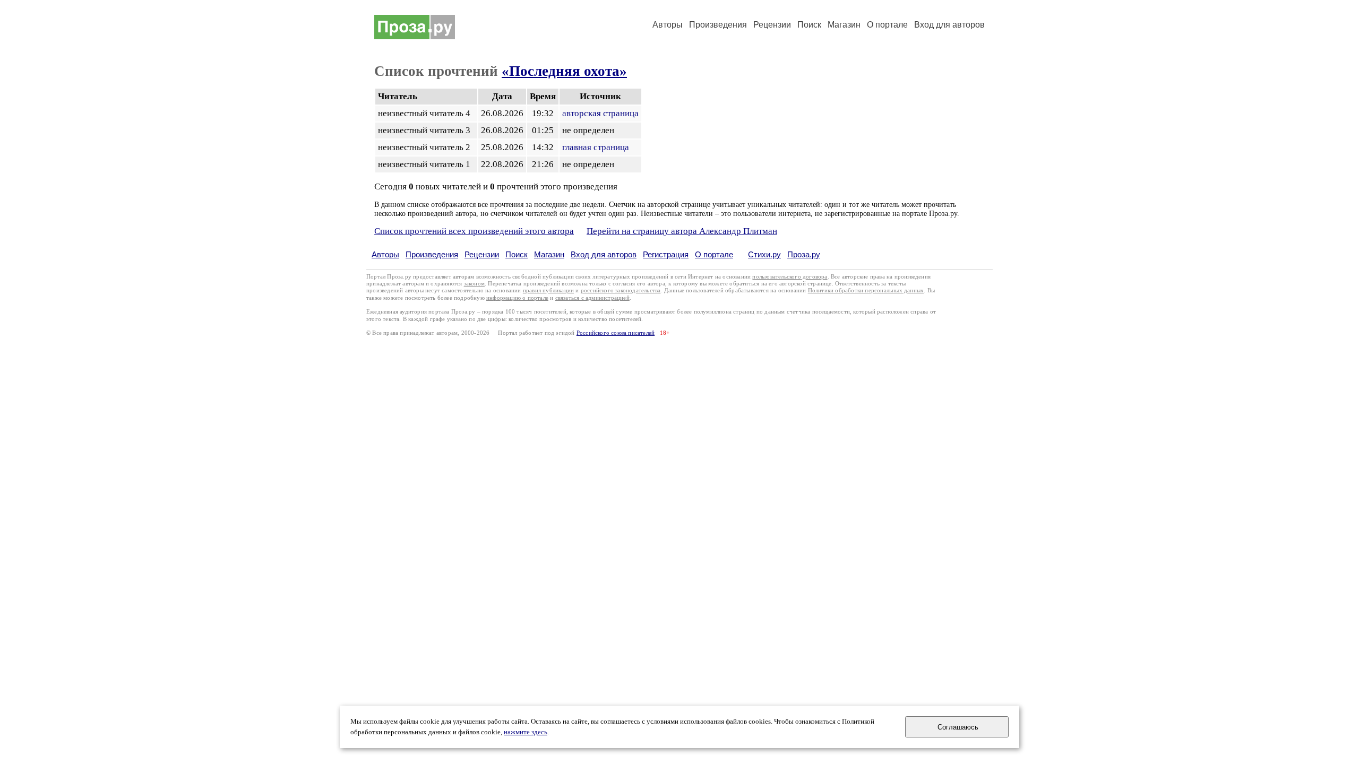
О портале (714, 254)
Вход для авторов (949, 24)
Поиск (809, 24)
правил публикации (548, 290)
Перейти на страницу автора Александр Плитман (682, 231)
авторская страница (600, 113)
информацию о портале (517, 298)
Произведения (718, 24)
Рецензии (772, 24)
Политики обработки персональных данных (866, 290)
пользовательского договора (789, 277)
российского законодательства (621, 290)
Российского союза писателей (616, 333)
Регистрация (666, 254)
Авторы (667, 24)
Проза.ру (803, 254)
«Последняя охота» (564, 71)
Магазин (844, 24)
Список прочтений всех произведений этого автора (474, 231)
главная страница (595, 147)
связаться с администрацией (592, 298)
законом (474, 283)
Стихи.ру (764, 254)
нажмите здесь (525, 732)
